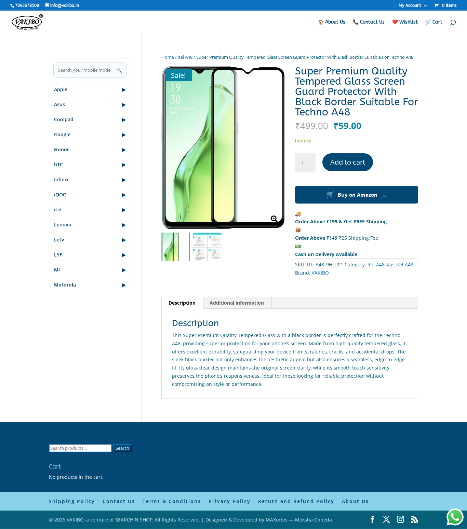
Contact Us (119, 501)
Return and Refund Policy (296, 501)
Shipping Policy (72, 501)
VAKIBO (320, 272)
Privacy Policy (230, 501)
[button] (276, 150)
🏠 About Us (331, 22)
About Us (355, 501)
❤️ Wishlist (405, 22)
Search (122, 448)
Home (167, 57)
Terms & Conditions (172, 501)
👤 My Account (406, 5)
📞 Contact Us (369, 22)
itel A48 (185, 57)
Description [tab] (182, 303)
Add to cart (347, 162)
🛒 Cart (433, 22)
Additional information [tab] (237, 303)
